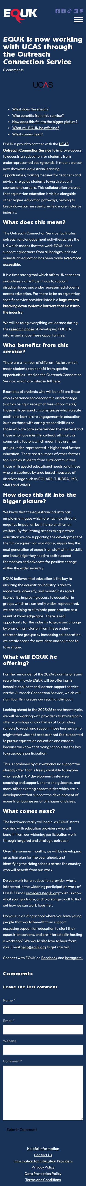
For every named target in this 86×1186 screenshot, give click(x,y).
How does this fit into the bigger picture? (45, 121)
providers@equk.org (42, 893)
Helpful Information (43, 1148)
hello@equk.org (33, 947)
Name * (9, 1000)
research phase (21, 329)
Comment (12, 1061)
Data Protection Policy (43, 1173)
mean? (42, 109)
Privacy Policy (43, 1167)
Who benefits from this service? (38, 115)
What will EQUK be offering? (35, 127)
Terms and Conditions (43, 1179)
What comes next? (27, 134)
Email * (9, 1020)
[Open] (78, 19)
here (56, 381)
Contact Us (43, 1155)
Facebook (49, 957)
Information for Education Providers (43, 1161)
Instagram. (74, 957)
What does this (24, 109)
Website (10, 1041)
